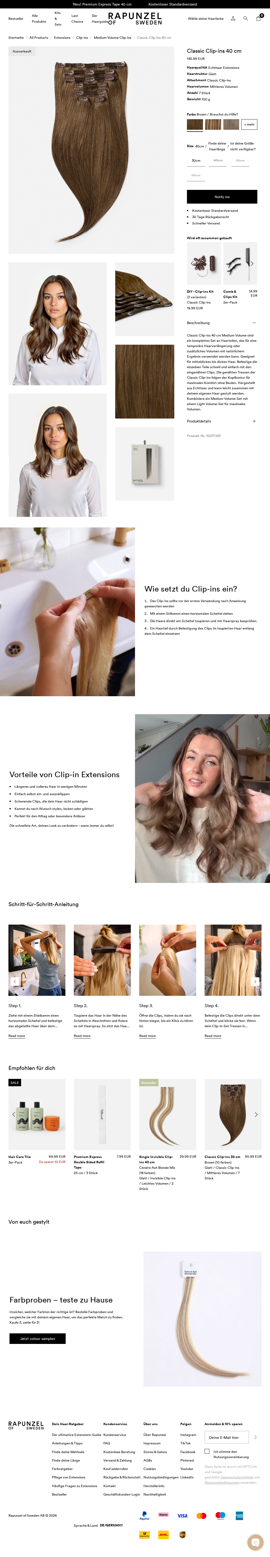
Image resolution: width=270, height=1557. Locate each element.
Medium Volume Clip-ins (112, 37)
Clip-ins (82, 37)
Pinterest (187, 1460)
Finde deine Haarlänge (217, 146)
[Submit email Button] (255, 1437)
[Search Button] (246, 18)
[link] (196, 161)
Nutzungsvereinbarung (231, 1456)
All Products (39, 37)
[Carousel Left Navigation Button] (192, 263)
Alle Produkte (39, 18)
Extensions (62, 37)
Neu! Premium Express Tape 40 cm (102, 4)
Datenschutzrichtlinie (237, 1477)
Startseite (16, 37)
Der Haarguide (100, 18)
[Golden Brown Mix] (213, 124)
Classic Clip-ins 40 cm (154, 37)
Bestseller (15, 18)
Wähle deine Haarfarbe (206, 18)
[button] (91, 150)
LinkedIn (187, 1477)
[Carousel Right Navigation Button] (252, 263)
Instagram (188, 1434)
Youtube (186, 1468)
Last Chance (77, 18)
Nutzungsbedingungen (222, 1482)
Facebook (187, 1451)
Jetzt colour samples (37, 1338)
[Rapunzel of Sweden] (135, 19)
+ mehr (249, 124)
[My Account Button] (233, 18)
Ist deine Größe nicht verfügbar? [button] (243, 146)
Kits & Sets (58, 18)
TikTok (185, 1443)
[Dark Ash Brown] (231, 124)
